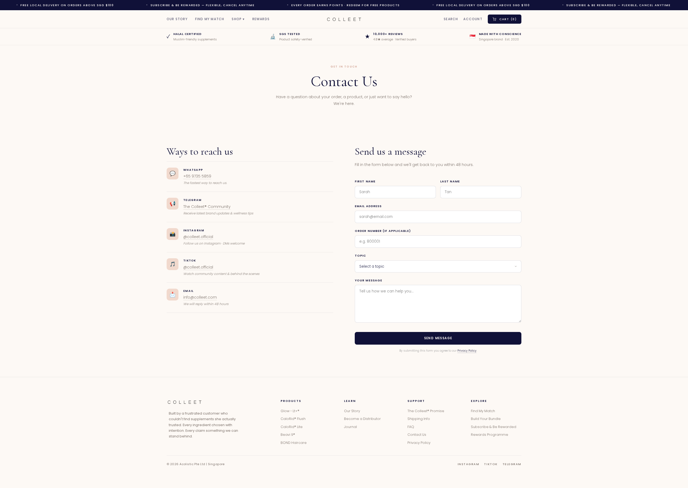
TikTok (490, 464)
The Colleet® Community (207, 206)
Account (472, 19)
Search (451, 19)
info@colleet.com (200, 297)
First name (365, 181)
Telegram (512, 464)
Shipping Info (418, 418)
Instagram (468, 464)
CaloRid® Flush (293, 418)
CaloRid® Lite (292, 427)
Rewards (261, 19)
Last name (450, 181)
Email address (368, 206)
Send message (438, 338)
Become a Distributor (362, 418)
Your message (368, 280)
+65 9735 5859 (197, 176)
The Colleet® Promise (425, 411)
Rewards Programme (489, 434)
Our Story (177, 19)
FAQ (410, 427)
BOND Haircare (294, 442)
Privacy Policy (466, 351)
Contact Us (416, 434)
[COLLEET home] (184, 402)
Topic (360, 255)
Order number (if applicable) (383, 231)
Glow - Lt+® (290, 411)
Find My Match (209, 19)
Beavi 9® (288, 434)
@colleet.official (198, 236)
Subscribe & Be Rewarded (493, 427)
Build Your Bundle (486, 418)
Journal (350, 427)
